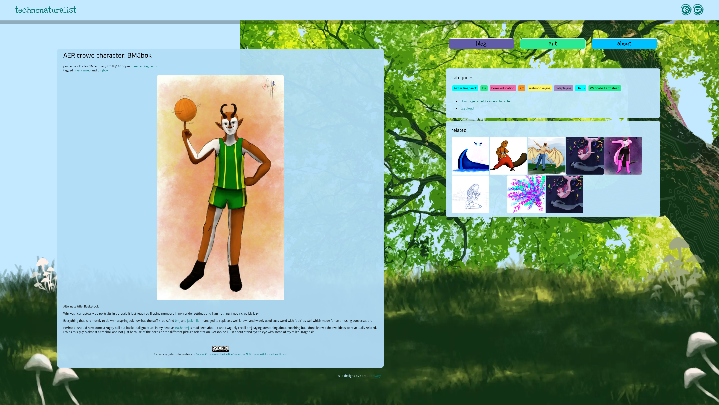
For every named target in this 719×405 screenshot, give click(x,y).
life (484, 88)
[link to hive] (686, 10)
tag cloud (467, 108)
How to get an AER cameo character (486, 101)
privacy (376, 376)
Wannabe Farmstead (604, 88)
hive (77, 70)
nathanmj (182, 328)
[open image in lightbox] (220, 299)
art (553, 43)
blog (481, 43)
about (624, 43)
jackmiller (194, 321)
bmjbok (103, 70)
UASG (581, 88)
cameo (86, 70)
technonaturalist (45, 10)
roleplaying (563, 88)
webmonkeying (539, 88)
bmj (177, 321)
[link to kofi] (698, 10)
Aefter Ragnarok (145, 66)
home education (503, 88)
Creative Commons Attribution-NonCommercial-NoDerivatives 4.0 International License (241, 354)
